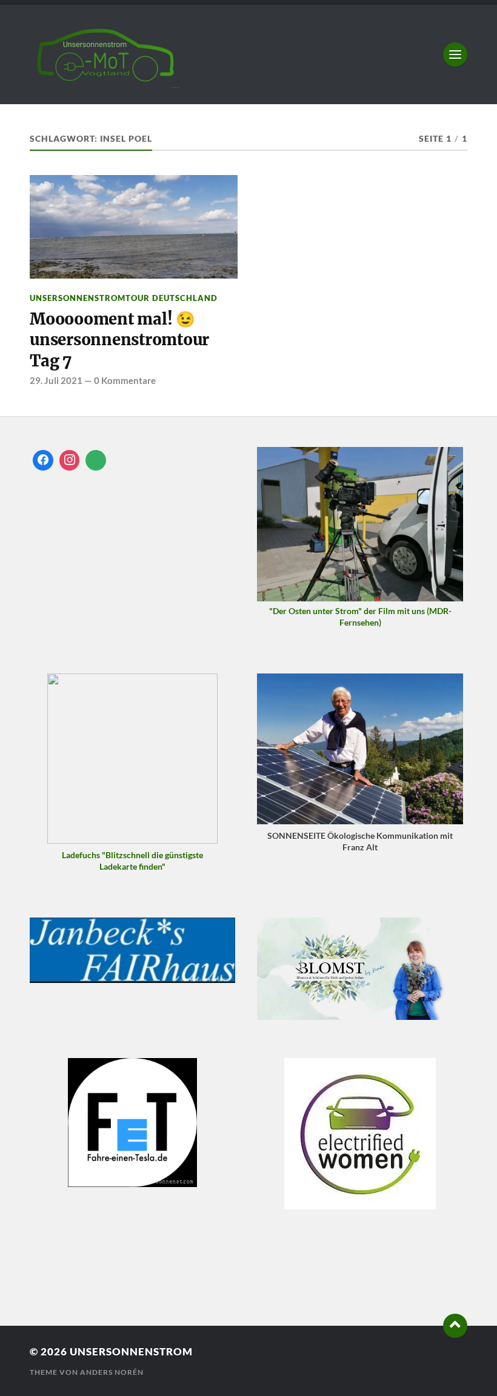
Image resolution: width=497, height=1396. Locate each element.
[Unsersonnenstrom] (248, 54)
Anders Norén (112, 1372)
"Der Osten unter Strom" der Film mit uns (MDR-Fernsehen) (360, 616)
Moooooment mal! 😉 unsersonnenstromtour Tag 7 (119, 340)
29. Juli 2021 (56, 380)
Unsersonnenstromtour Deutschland (124, 298)
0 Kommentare (125, 380)
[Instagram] (69, 460)
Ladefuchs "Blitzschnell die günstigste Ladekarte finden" (132, 861)
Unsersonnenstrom (131, 1351)
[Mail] (95, 460)
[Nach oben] (455, 1326)
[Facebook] (43, 460)
